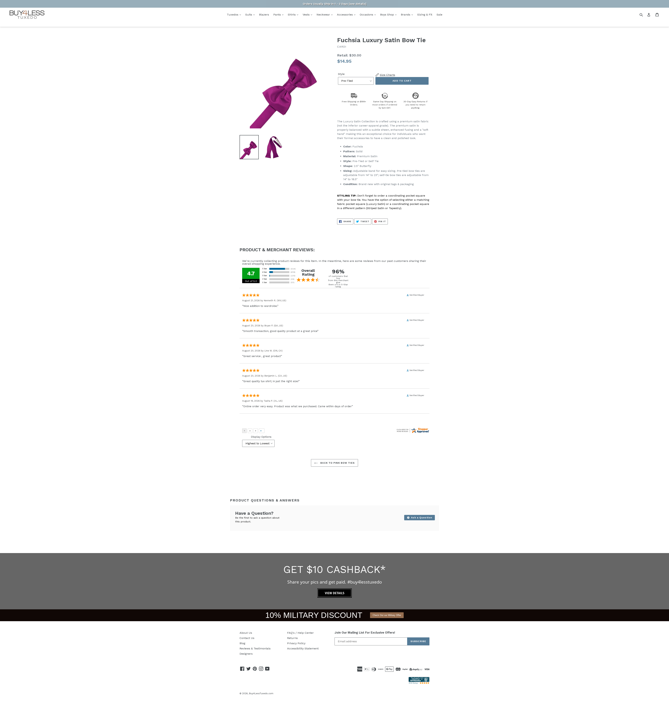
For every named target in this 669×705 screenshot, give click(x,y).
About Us (246, 632)
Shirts (292, 14)
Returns (292, 638)
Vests (306, 14)
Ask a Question (421, 517)
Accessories (345, 14)
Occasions (367, 14)
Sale (439, 14)
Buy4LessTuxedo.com (261, 693)
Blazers (264, 14)
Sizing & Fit (424, 14)
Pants (277, 14)
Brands (406, 14)
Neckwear (324, 14)
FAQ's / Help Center (300, 632)
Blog (242, 643)
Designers (246, 653)
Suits (249, 14)
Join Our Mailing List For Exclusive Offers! (364, 632)
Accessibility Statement (303, 648)
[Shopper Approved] (419, 683)
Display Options (261, 436)
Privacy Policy (296, 643)
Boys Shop (387, 14)
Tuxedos (233, 14)
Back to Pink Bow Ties (337, 462)
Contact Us (247, 638)
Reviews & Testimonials (255, 648)
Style (341, 74)
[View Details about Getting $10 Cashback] (334, 596)
